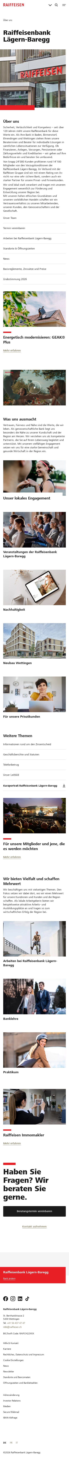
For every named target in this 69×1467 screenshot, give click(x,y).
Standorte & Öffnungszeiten (19, 248)
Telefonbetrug (11, 764)
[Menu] (64, 5)
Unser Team (10, 217)
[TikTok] (27, 1298)
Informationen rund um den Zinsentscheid (27, 744)
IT (17, 1442)
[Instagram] (12, 1298)
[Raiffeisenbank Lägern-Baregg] (13, 5)
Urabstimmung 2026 (15, 279)
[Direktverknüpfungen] (50, 5)
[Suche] (56, 5)
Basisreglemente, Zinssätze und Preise (24, 268)
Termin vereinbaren (14, 228)
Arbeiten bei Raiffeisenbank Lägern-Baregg (27, 238)
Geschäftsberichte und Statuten (21, 754)
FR (11, 1442)
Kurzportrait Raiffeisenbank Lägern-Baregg (30, 785)
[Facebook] (5, 1298)
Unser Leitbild (11, 774)
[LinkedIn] (20, 1298)
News (6, 258)
